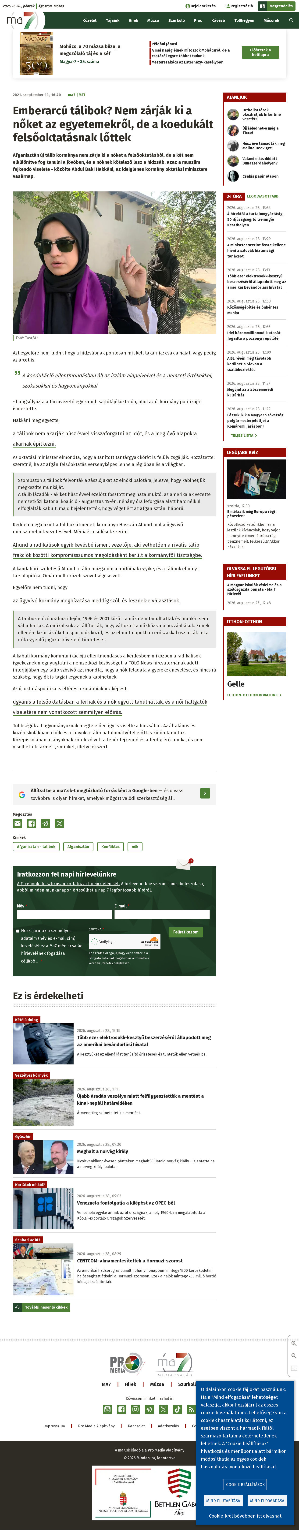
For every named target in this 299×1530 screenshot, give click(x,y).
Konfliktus (110, 846)
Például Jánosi (164, 44)
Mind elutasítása (223, 1500)
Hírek (130, 1384)
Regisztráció (242, 6)
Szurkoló (187, 1384)
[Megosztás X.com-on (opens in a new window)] (59, 823)
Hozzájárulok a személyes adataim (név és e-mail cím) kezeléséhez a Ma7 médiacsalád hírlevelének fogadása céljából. (52, 946)
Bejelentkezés (203, 6)
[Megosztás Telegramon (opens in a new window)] (45, 823)
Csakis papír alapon (260, 176)
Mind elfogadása (267, 1500)
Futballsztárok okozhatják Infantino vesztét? (261, 114)
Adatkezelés (168, 1426)
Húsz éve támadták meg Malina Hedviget (263, 145)
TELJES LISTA (242, 435)
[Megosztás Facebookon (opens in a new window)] (31, 823)
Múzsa (157, 1384)
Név (20, 906)
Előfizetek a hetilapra (260, 52)
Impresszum (54, 1426)
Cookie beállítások (245, 1484)
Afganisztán (78, 846)
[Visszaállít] (294, 1369)
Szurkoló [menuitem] (176, 20)
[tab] (234, 197)
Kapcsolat (136, 1426)
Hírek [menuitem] (133, 20)
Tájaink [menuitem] (112, 20)
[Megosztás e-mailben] (17, 823)
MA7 (106, 1384)
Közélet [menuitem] (89, 20)
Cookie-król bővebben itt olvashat (245, 1516)
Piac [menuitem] (198, 20)
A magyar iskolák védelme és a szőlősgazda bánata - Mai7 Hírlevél (254, 589)
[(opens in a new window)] (107, 1409)
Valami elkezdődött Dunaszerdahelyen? (260, 161)
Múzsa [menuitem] (153, 20)
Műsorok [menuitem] (271, 20)
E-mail (120, 906)
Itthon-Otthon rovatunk (252, 695)
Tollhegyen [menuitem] (244, 20)
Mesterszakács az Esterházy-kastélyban (188, 62)
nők (135, 846)
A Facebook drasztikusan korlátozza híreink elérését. (68, 883)
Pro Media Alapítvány (96, 1426)
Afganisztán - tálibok (36, 846)
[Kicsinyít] (294, 1356)
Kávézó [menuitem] (218, 20)
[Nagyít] (294, 1344)
